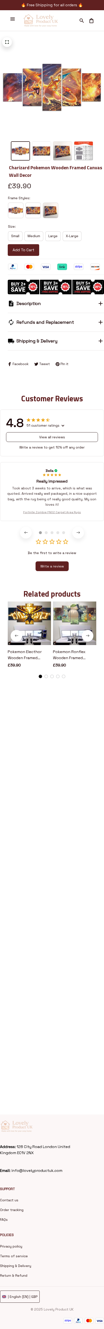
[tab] (40, 532)
